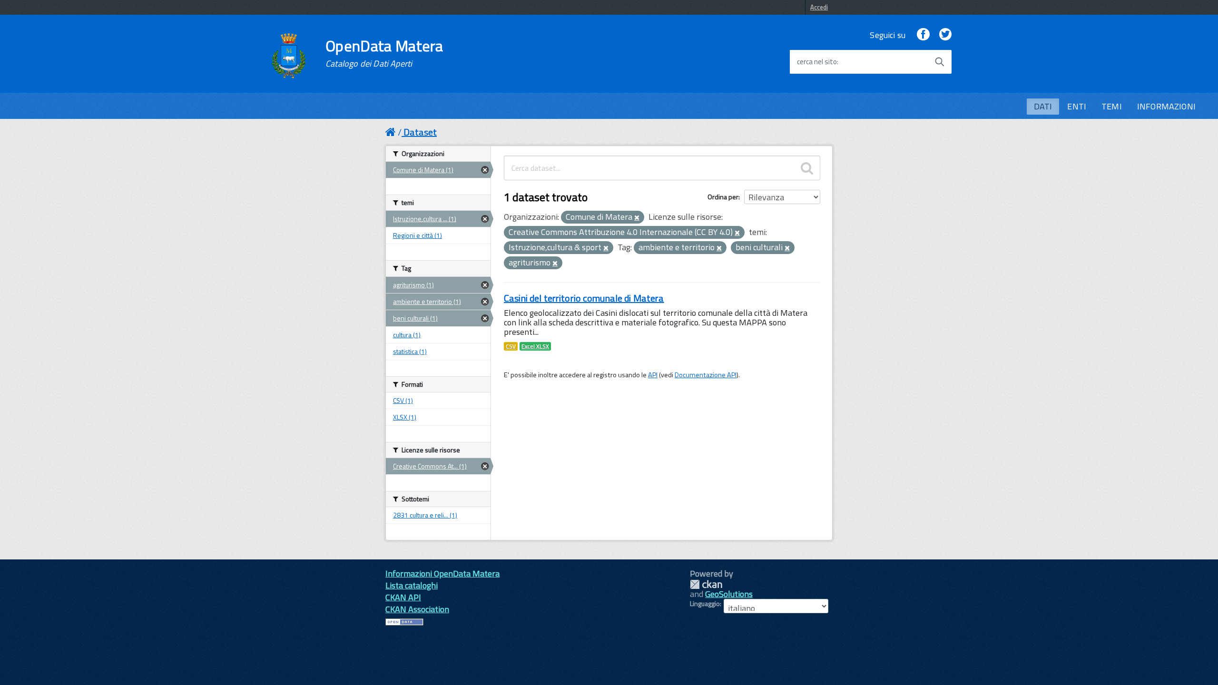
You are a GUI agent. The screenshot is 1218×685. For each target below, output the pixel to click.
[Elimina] (636, 218)
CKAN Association (417, 609)
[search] (807, 168)
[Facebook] (923, 35)
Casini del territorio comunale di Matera (584, 298)
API (653, 375)
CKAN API (403, 597)
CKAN (706, 584)
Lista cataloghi (411, 585)
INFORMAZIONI (1166, 106)
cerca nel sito (817, 62)
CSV (511, 346)
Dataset (420, 132)
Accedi (819, 7)
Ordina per (722, 197)
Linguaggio (705, 603)
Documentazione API (706, 375)
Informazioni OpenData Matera (442, 573)
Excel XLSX (535, 346)
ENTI (1076, 106)
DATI (1043, 106)
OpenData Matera (384, 53)
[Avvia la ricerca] (940, 62)
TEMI (1111, 106)
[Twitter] (945, 35)
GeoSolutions (729, 593)
